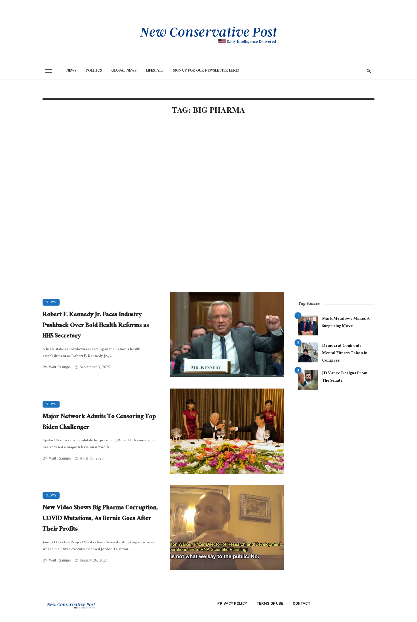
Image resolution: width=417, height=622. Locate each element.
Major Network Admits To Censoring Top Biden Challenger (99, 422)
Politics (94, 71)
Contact (301, 603)
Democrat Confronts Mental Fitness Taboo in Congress (344, 353)
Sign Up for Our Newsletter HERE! (206, 71)
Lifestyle (154, 71)
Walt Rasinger (60, 367)
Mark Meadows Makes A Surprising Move (346, 323)
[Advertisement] (163, 168)
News (71, 71)
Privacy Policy (232, 603)
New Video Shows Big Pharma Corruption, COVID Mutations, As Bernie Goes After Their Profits (100, 519)
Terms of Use (269, 603)
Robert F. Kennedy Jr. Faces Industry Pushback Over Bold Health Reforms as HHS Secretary (96, 326)
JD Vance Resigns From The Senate (344, 377)
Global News (123, 71)
